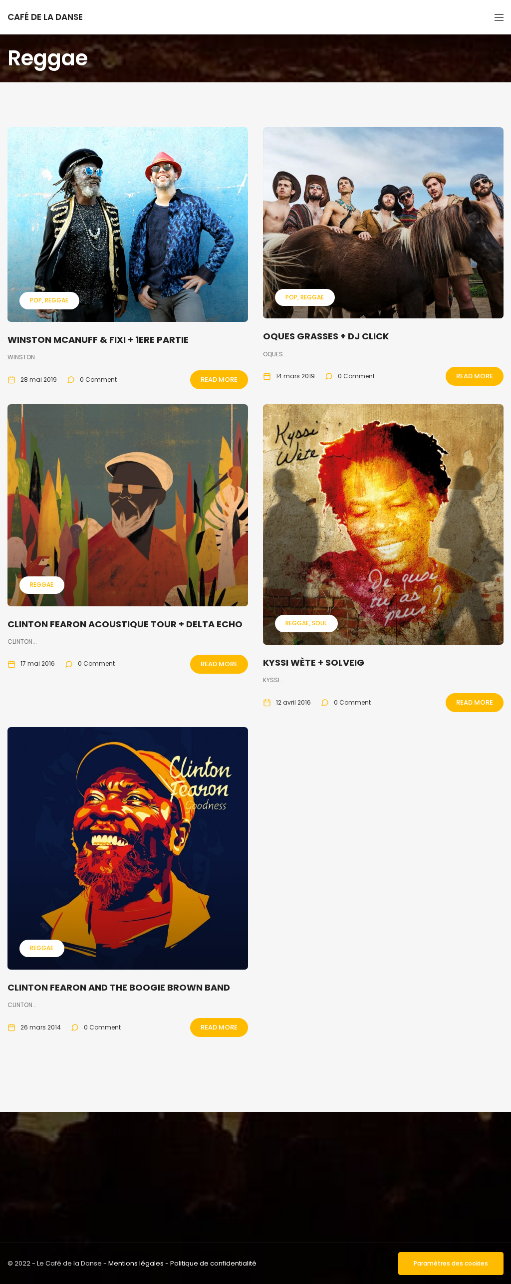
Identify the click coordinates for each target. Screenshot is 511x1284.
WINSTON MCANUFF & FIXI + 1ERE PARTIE (98, 339)
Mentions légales (136, 1263)
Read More (219, 379)
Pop (36, 300)
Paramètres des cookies (451, 1263)
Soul (319, 623)
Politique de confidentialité (213, 1263)
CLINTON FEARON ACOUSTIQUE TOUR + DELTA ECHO (125, 624)
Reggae (56, 300)
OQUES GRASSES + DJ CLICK (326, 336)
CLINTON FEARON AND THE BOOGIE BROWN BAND (118, 987)
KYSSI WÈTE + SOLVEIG (313, 662)
